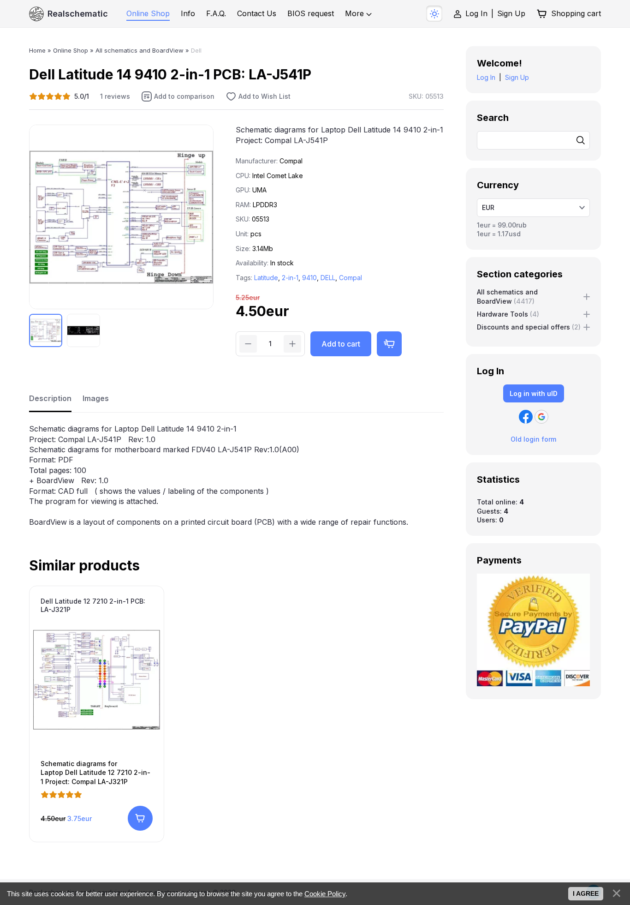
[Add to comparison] (177, 96)
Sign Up (511, 13)
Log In (476, 13)
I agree (586, 893)
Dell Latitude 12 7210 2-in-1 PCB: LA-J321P (93, 605)
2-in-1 (290, 278)
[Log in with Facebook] (526, 417)
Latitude (266, 278)
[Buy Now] (389, 343)
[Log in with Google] (541, 417)
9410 (309, 278)
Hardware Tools (508, 314)
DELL (328, 278)
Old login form (533, 439)
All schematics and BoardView (507, 296)
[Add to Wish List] (258, 96)
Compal (350, 278)
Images (96, 398)
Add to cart (340, 343)
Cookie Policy (324, 894)
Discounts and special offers (529, 327)
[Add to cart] (140, 818)
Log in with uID (534, 393)
